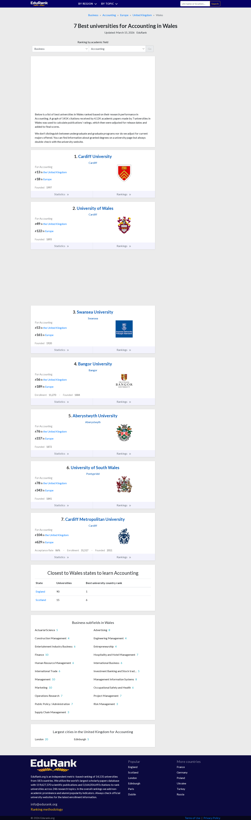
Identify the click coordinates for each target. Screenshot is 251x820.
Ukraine (181, 783)
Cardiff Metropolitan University (93, 519)
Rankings (122, 194)
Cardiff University (93, 156)
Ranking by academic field (93, 42)
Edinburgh (134, 783)
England (40, 591)
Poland (181, 777)
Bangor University (93, 363)
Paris (131, 788)
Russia (180, 794)
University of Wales (93, 208)
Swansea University (93, 311)
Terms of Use (192, 817)
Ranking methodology (47, 809)
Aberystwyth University (92, 415)
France (181, 766)
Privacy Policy (212, 817)
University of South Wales (93, 467)
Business (93, 15)
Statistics (60, 194)
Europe (124, 15)
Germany (182, 772)
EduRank (141, 32)
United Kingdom (142, 15)
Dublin (132, 794)
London (132, 777)
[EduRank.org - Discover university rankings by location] (39, 3)
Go (149, 48)
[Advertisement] (60, 86)
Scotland (41, 599)
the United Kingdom (55, 172)
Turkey (181, 788)
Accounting (109, 15)
